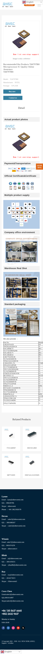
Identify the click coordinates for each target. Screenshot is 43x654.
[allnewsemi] (3, 628)
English (30, 2)
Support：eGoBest (7, 643)
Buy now (12, 91)
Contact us (13, 98)
